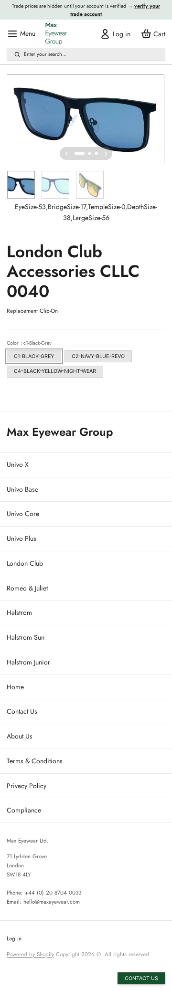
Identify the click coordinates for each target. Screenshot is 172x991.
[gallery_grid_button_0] (80, 153)
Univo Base (22, 489)
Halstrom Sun (25, 637)
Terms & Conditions (35, 761)
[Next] (106, 153)
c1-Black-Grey (34, 356)
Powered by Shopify (30, 954)
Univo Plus (21, 538)
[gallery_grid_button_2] (96, 153)
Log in (14, 938)
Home (15, 687)
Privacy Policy (26, 786)
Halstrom (19, 612)
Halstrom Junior (28, 662)
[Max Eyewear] (56, 33)
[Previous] (66, 153)
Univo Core (23, 513)
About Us (19, 736)
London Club (25, 563)
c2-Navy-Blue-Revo (98, 356)
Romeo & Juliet (27, 588)
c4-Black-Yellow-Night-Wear (55, 371)
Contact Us (22, 711)
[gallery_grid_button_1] (89, 153)
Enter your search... (45, 54)
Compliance (24, 810)
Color (29, 343)
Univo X (18, 464)
